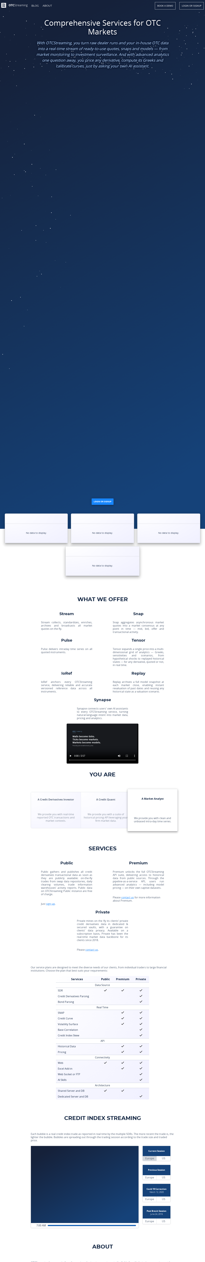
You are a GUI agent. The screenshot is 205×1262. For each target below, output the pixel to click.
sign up (50, 904)
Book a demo (165, 5)
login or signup (191, 5)
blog (35, 5)
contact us (127, 897)
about (47, 5)
